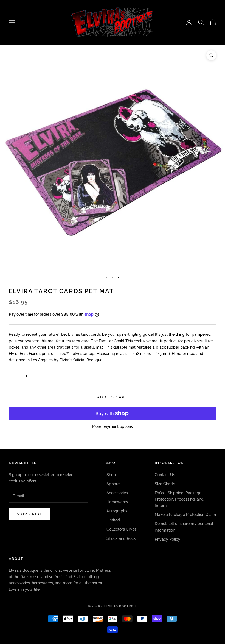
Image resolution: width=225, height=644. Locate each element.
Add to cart (112, 397)
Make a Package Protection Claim (185, 514)
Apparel (113, 484)
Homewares (117, 502)
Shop (111, 475)
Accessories (117, 493)
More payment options (112, 426)
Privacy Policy (167, 539)
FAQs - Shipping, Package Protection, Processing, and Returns (179, 499)
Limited (113, 520)
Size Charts (165, 484)
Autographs (116, 511)
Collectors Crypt (121, 529)
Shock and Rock (121, 538)
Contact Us (165, 475)
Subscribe (30, 514)
